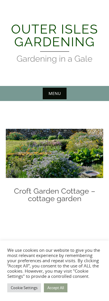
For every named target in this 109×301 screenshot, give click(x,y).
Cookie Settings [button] (24, 287)
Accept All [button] (55, 287)
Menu (55, 93)
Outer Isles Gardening (54, 35)
